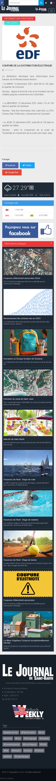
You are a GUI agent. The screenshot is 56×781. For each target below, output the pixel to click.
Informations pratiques (15, 243)
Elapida (21, 772)
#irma (17, 738)
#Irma (41, 732)
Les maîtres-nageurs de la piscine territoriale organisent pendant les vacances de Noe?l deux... (26, 524)
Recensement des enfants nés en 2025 (22, 318)
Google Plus (13, 172)
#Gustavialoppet (22, 756)
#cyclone (8, 738)
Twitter (28, 165)
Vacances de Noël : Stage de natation (21, 520)
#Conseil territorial (11, 744)
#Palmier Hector (28, 732)
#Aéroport (16, 750)
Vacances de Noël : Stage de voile (19, 479)
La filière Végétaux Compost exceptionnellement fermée (26, 641)
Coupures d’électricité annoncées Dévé (22, 278)
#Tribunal (39, 750)
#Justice (27, 750)
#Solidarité (44, 738)
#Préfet (43, 744)
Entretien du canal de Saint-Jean (18, 399)
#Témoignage (30, 738)
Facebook (11, 165)
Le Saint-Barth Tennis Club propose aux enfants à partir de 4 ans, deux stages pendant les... (28, 564)
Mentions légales (6, 778)
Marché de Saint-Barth (14, 439)
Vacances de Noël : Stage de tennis (20, 560)
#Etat (6, 750)
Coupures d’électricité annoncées (19, 600)
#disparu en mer (11, 732)
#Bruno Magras (29, 744)
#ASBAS (7, 756)
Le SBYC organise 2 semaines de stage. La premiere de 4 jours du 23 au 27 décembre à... (26, 484)
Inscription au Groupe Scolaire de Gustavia (23, 359)
